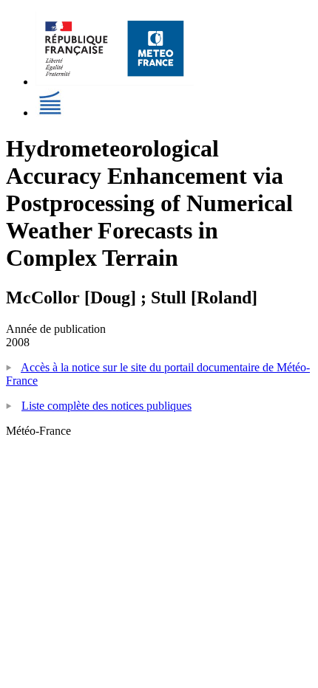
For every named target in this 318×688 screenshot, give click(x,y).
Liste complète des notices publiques (106, 405)
